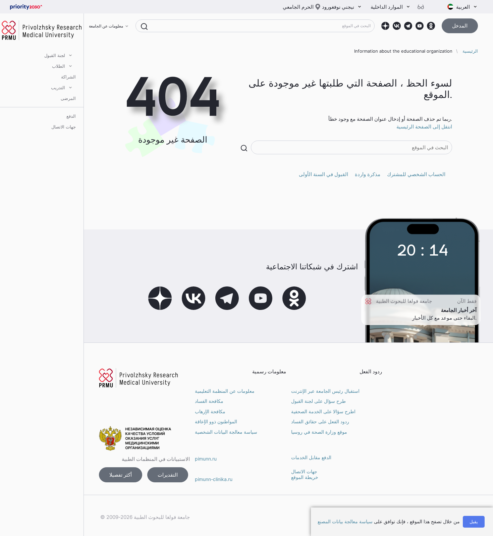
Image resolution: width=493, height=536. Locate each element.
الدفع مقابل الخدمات (311, 457)
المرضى (68, 98)
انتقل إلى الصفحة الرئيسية (424, 126)
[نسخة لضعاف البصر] (423, 7)
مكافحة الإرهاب (210, 411)
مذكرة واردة (367, 174)
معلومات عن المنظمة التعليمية (225, 391)
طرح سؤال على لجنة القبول (318, 401)
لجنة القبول (54, 55)
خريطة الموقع (304, 477)
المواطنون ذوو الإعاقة (216, 421)
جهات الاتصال (63, 126)
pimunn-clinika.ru (213, 479)
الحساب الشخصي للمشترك (416, 174)
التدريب (58, 87)
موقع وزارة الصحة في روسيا (319, 432)
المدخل (460, 26)
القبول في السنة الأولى (323, 174)
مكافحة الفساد (209, 401)
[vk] (397, 26)
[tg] (408, 26)
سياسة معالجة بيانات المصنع (345, 521)
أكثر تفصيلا (120, 475)
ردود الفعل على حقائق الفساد (320, 421)
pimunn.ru (206, 459)
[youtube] (420, 26)
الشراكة (68, 76)
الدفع (71, 116)
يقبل (474, 521)
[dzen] (385, 26)
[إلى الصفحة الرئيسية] (37, 7)
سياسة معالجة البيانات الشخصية (226, 432)
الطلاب (58, 66)
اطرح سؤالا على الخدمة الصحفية (323, 411)
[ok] (431, 26)
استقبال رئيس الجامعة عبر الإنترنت (325, 391)
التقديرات (168, 475)
